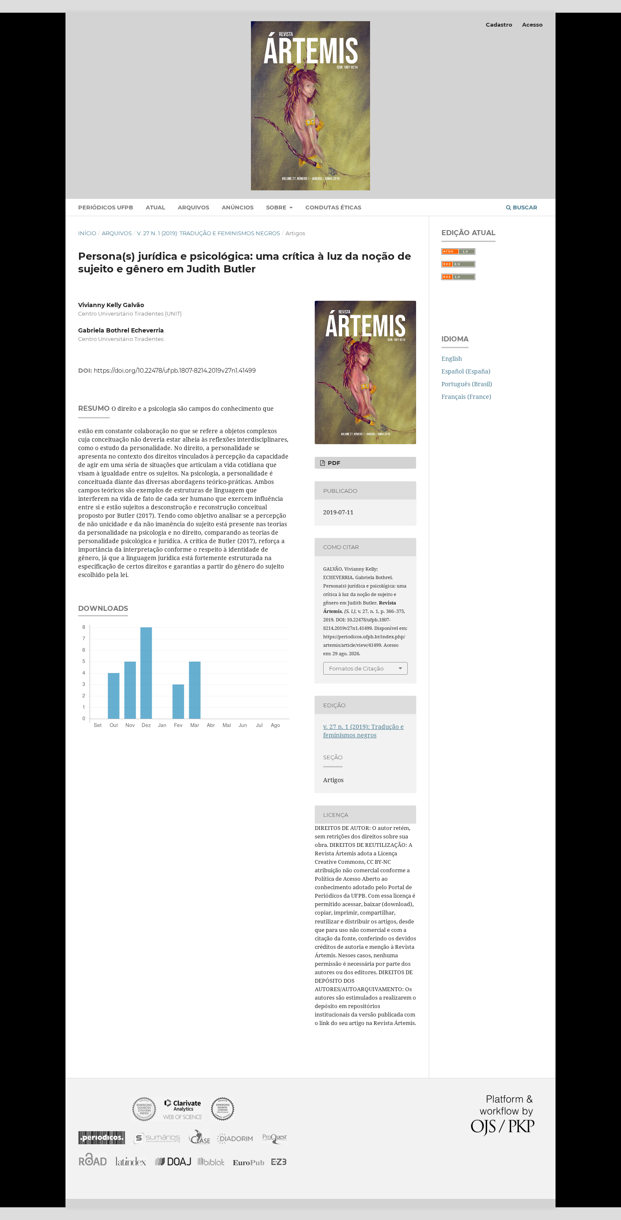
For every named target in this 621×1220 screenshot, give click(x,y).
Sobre (277, 207)
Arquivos (193, 207)
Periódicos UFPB (105, 207)
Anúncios (237, 207)
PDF (333, 462)
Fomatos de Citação (356, 668)
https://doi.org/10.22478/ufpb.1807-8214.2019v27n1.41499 (175, 370)
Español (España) (465, 371)
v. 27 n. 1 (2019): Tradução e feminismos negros (208, 233)
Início (87, 233)
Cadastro (499, 24)
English (451, 358)
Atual (155, 207)
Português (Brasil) (466, 384)
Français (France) (466, 397)
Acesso (532, 24)
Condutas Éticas (333, 207)
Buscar (524, 207)
